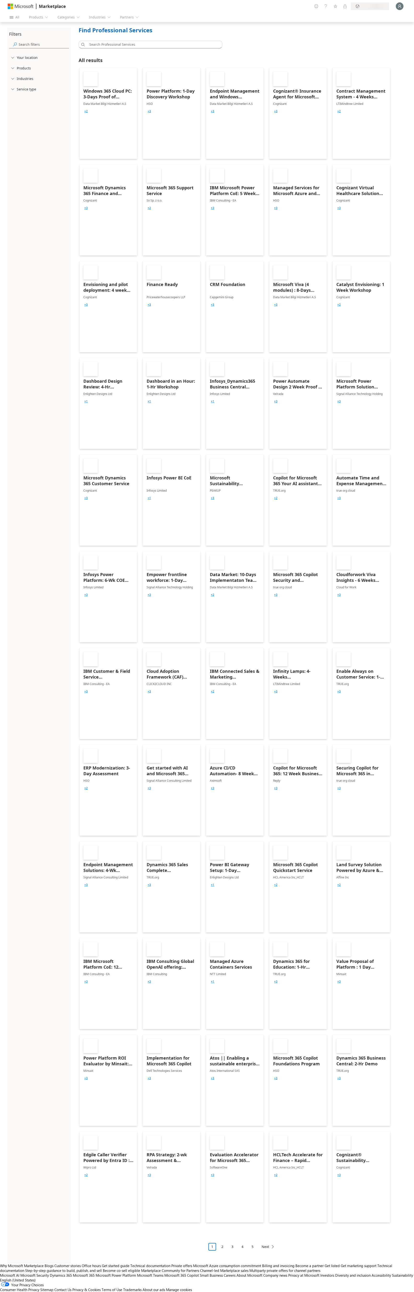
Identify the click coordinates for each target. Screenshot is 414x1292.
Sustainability (402, 1275)
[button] (82, 44)
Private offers (181, 1265)
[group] (86, 111)
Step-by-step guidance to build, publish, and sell (63, 1270)
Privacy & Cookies (86, 1289)
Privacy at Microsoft (303, 1275)
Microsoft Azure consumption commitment (227, 1265)
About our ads (154, 1289)
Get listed (332, 1265)
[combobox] (152, 44)
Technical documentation (150, 1265)
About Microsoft (249, 1275)
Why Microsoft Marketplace (22, 1265)
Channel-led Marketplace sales (224, 1270)
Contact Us (62, 1289)
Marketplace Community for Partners (170, 1270)
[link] (108, 113)
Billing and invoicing (278, 1265)
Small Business (211, 1275)
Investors (327, 1275)
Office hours (91, 1265)
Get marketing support (358, 1265)
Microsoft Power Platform (116, 1275)
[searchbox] (44, 44)
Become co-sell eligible (121, 1270)
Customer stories (67, 1265)
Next (265, 1246)
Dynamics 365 (61, 1275)
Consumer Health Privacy (19, 1289)
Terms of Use (112, 1289)
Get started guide (115, 1265)
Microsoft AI (9, 1275)
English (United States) (18, 1280)
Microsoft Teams (150, 1275)
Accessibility (381, 1275)
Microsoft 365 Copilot (181, 1275)
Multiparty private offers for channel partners (284, 1270)
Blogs (49, 1265)
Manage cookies (179, 1289)
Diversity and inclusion (353, 1275)
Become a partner (309, 1265)
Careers (230, 1275)
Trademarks (132, 1289)
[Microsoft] (21, 6)
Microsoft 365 (84, 1275)
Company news (275, 1275)
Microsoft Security (34, 1275)
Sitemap (46, 1289)
